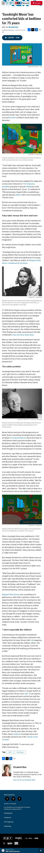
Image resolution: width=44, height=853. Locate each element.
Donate (37, 3)
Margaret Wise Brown (10, 594)
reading (29, 187)
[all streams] (41, 850)
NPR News (20, 752)
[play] (3, 850)
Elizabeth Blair (13, 27)
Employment (8, 813)
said (26, 694)
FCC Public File (8, 822)
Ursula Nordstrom (19, 438)
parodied (5, 187)
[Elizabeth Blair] (6, 770)
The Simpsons (29, 184)
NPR (10, 752)
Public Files (7, 826)
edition (18, 195)
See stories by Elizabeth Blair (24, 780)
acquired (16, 734)
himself (12, 118)
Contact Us (7, 817)
